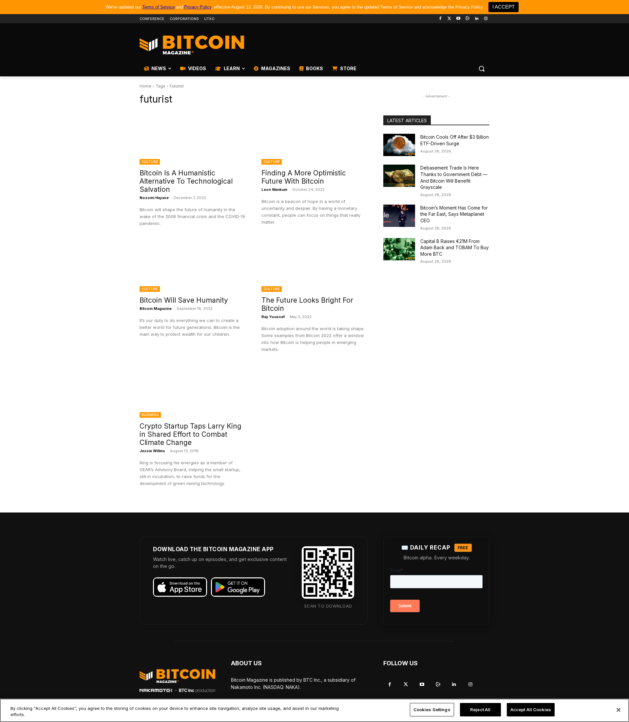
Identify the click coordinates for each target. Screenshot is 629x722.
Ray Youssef (273, 316)
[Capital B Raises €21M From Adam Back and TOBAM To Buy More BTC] (399, 249)
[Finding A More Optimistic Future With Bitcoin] (314, 138)
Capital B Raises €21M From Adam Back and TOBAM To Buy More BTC (454, 247)
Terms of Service (158, 7)
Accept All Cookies (530, 709)
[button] (481, 68)
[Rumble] (467, 19)
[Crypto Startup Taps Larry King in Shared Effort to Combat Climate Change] (193, 391)
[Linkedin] (476, 19)
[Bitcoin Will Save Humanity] (193, 265)
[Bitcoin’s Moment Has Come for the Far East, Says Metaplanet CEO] (399, 216)
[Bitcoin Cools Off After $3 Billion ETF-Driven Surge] (399, 145)
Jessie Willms (152, 451)
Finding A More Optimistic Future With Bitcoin (303, 177)
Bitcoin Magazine (156, 308)
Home (145, 86)
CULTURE (150, 162)
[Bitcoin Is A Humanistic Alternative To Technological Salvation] (193, 138)
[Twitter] (449, 19)
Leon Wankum (274, 189)
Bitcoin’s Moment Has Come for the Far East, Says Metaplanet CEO (454, 214)
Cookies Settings (431, 709)
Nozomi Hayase (154, 197)
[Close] (618, 710)
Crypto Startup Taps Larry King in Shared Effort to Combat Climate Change (190, 434)
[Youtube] (458, 19)
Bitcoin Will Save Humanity (184, 300)
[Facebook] (440, 19)
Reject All (480, 709)
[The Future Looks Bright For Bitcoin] (314, 265)
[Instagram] (485, 19)
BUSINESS (150, 415)
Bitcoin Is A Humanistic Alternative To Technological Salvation (186, 181)
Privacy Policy (197, 7)
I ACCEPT (503, 7)
